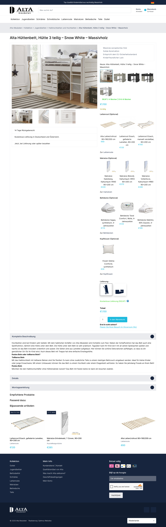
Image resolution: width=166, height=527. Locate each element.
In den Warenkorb (117, 319)
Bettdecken (108, 233)
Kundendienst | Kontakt (52, 465)
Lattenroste (108, 152)
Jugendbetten (40, 28)
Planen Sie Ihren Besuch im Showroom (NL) (118, 327)
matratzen (107, 192)
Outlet (12, 465)
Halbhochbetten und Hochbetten (62, 28)
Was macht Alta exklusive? (54, 473)
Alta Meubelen (16, 28)
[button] (94, 76)
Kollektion (28, 28)
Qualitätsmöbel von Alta (53, 469)
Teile (12, 492)
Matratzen (14, 484)
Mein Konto (47, 481)
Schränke (14, 477)
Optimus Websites (44, 521)
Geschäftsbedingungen (53, 477)
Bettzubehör (15, 473)
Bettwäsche (15, 488)
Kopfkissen (108, 274)
